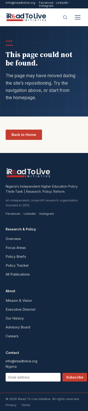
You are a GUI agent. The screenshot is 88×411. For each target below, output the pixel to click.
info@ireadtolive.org (20, 2)
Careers (12, 336)
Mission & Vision (19, 300)
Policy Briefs (16, 256)
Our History (15, 318)
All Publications (18, 274)
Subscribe (74, 377)
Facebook (46, 2)
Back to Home (23, 134)
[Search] (65, 17)
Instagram (46, 5)
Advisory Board (18, 327)
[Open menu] (77, 17)
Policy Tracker (17, 265)
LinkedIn (62, 2)
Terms (25, 405)
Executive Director (21, 309)
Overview (13, 238)
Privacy (11, 405)
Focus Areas (16, 247)
